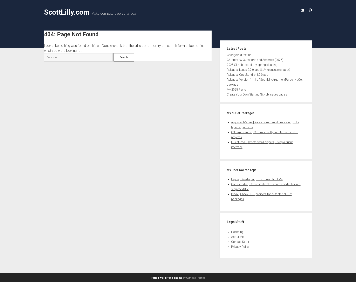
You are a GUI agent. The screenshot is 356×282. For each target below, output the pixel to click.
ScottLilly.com (66, 12)
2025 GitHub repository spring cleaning (252, 64)
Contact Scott (240, 241)
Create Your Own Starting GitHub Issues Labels (257, 94)
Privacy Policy (240, 246)
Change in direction (239, 55)
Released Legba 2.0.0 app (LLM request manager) (258, 69)
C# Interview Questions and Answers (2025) (255, 59)
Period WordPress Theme (166, 277)
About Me (237, 236)
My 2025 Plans (236, 89)
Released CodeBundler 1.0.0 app (247, 74)
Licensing (237, 232)
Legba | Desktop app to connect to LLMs (257, 179)
